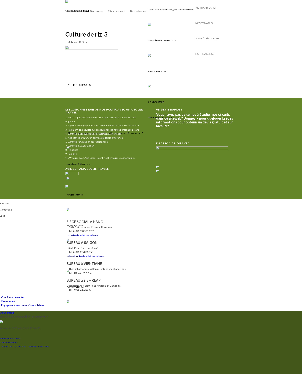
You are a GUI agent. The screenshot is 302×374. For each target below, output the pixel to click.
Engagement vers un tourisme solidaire (22, 305)
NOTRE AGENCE (204, 53)
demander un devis (10, 338)
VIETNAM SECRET (206, 7)
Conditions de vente (12, 297)
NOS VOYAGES (204, 23)
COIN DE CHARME (156, 102)
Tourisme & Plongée (76, 287)
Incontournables (74, 256)
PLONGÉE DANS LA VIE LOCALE (162, 40)
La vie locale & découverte (79, 164)
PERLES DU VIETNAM (157, 71)
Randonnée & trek (75, 225)
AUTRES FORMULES (79, 84)
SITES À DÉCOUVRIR (207, 38)
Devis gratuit (7, 312)
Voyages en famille (75, 195)
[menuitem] (76, 11)
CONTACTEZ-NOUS (14, 346)
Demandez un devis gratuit (160, 117)
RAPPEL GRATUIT (38, 346)
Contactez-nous (9, 342)
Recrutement (8, 301)
